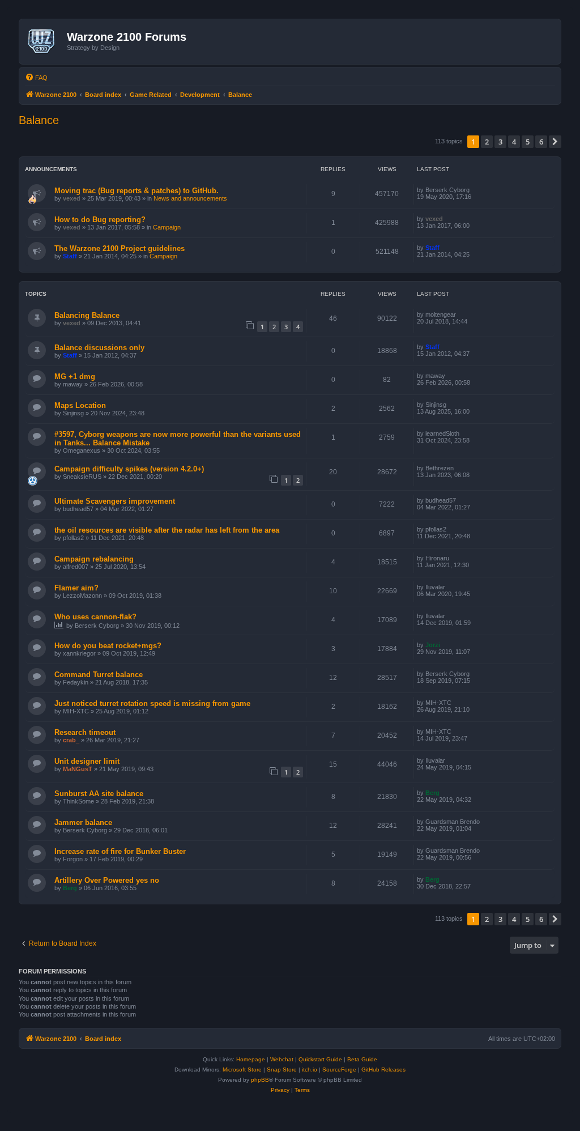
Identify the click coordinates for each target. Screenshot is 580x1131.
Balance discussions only (99, 347)
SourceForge (339, 1069)
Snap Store (282, 1069)
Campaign (167, 227)
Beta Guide (362, 1059)
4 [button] (514, 142)
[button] (555, 141)
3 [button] (500, 142)
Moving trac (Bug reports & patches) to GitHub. (136, 190)
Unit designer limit (87, 761)
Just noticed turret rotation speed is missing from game (152, 703)
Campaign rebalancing (94, 559)
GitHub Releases (383, 1069)
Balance (39, 120)
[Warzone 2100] (44, 41)
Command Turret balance (98, 674)
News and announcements (190, 198)
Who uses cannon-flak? (95, 617)
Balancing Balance (87, 315)
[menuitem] (36, 77)
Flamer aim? (76, 588)
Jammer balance (83, 822)
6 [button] (541, 142)
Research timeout (85, 732)
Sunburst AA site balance (98, 793)
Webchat (281, 1059)
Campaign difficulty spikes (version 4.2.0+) (129, 469)
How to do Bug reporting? (100, 219)
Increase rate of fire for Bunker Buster (120, 851)
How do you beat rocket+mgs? (107, 645)
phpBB (260, 1080)
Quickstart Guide (320, 1059)
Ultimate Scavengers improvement (114, 501)
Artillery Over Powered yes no (106, 880)
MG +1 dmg (74, 376)
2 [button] (487, 142)
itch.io (309, 1069)
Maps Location (80, 405)
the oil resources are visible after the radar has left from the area (166, 530)
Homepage (250, 1059)
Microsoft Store (242, 1069)
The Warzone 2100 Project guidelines (119, 248)
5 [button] (528, 142)
